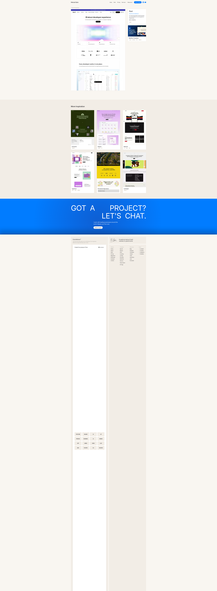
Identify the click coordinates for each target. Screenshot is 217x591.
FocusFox (122, 257)
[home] (74, 2)
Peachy (121, 250)
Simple (79, 190)
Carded (121, 255)
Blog (131, 248)
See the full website (133, 13)
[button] (123, 2)
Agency (140, 39)
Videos (131, 253)
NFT (137, 39)
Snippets (131, 250)
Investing (122, 253)
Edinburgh (113, 257)
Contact (112, 260)
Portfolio (133, 39)
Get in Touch (137, 2)
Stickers (121, 260)
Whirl (121, 252)
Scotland (112, 259)
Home (112, 248)
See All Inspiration (75, 7)
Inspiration (132, 257)
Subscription (122, 262)
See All (121, 248)
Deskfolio (122, 259)
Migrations (113, 255)
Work (115, 2)
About (111, 2)
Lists (131, 259)
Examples (132, 260)
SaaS (130, 22)
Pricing (118, 2)
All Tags (121, 264)
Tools (131, 255)
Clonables (132, 252)
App (72, 190)
